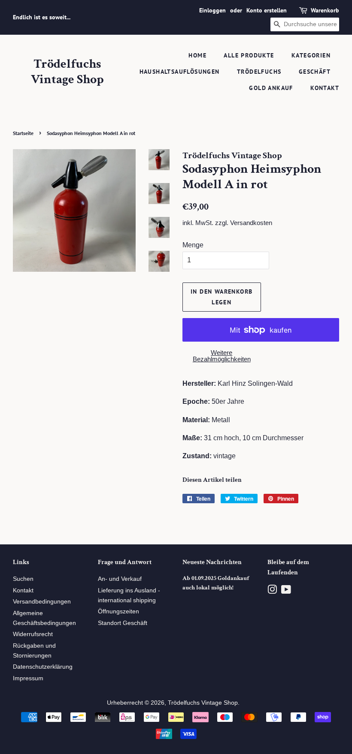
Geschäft (315, 71)
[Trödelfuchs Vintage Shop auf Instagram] (272, 591)
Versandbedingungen (42, 601)
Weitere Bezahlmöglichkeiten (222, 356)
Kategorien (311, 55)
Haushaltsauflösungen (180, 71)
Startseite (23, 133)
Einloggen (212, 10)
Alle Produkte (249, 55)
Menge (192, 245)
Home (197, 55)
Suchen (23, 579)
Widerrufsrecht (33, 634)
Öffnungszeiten (118, 611)
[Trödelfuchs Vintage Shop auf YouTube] (286, 591)
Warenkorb (325, 10)
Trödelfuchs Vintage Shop (67, 72)
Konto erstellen (266, 10)
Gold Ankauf (271, 88)
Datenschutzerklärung (43, 667)
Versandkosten (251, 222)
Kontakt (324, 88)
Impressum (28, 678)
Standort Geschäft (122, 623)
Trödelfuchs (259, 71)
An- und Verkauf (120, 579)
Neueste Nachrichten (212, 562)
